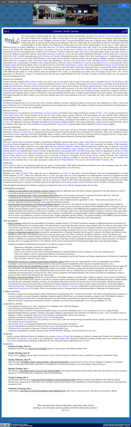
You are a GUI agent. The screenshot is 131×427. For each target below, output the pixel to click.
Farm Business (17, 86)
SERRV (40, 157)
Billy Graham (30, 82)
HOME (3, 2)
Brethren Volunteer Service (38, 155)
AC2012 (6, 122)
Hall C (15, 56)
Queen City (101, 63)
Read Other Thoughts (119, 149)
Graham (6, 93)
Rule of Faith (28, 157)
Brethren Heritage (106, 155)
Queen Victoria (112, 65)
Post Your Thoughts (94, 149)
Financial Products (39, 151)
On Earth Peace (16, 157)
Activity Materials (68, 185)
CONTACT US (13, 2)
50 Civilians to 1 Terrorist (67, 286)
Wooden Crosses (26, 338)
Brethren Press (21, 155)
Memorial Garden (10, 88)
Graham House (97, 84)
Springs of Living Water (22, 132)
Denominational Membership (54, 144)
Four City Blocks (58, 47)
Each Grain (89, 144)
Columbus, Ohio (107, 160)
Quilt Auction (49, 326)
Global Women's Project (89, 155)
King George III (18, 67)
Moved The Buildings (114, 82)
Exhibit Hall (17, 142)
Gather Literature (78, 149)
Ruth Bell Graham (91, 88)
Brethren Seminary (17, 149)
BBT (74, 151)
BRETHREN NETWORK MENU (50, 2)
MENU (124, 5)
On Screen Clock (46, 317)
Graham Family (80, 82)
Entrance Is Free (61, 84)
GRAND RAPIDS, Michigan (60, 331)
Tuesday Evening (101, 124)
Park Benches (65, 157)
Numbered (38, 175)
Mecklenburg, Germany (75, 65)
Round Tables (28, 173)
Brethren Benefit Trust (11, 151)
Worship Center (18, 324)
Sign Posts (96, 157)
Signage (57, 122)
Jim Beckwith (8, 103)
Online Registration (10, 113)
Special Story (63, 124)
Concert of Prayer (62, 336)
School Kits (95, 117)
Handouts (120, 157)
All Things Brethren (66, 160)
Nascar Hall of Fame (83, 60)
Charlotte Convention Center (109, 36)
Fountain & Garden (21, 58)
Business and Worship (51, 56)
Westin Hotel (42, 60)
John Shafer (56, 319)
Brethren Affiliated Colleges (69, 146)
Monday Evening (40, 124)
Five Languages (105, 153)
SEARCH (24, 2)
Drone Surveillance (20, 288)
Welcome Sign (64, 63)
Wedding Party (18, 286)
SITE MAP (33, 2)
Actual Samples (38, 153)
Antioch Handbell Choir (28, 322)
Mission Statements (62, 149)
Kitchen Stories (38, 86)
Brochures (7, 160)
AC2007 (20, 175)
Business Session (91, 182)
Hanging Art (103, 56)
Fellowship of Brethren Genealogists (64, 155)
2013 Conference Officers (13, 165)
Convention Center (51, 49)
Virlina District (90, 142)
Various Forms (22, 153)
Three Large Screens (11, 115)
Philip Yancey (13, 355)
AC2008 (23, 105)
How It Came (123, 151)
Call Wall (122, 120)
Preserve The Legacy (29, 84)
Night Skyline (101, 60)
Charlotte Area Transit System (87, 49)
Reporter (56, 180)
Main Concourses (121, 54)
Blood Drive (16, 328)
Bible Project (86, 151)
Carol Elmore (31, 319)
